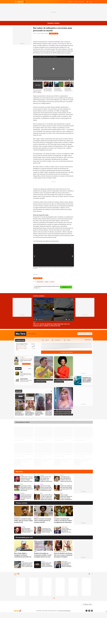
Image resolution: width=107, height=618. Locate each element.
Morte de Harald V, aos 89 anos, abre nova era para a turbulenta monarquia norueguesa (63, 555)
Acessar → (30, 368)
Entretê (41, 484)
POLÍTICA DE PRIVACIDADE (64, 610)
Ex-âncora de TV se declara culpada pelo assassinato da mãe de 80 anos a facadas (46, 530)
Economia (23, 527)
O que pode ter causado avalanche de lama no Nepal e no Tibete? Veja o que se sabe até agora (27, 564)
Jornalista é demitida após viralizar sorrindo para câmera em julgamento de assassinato (63, 520)
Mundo (46, 281)
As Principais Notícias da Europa (60, 551)
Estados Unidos (40, 281)
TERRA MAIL (70, 1)
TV (41, 527)
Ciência (61, 493)
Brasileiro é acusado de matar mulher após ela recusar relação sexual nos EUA (23, 520)
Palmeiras (42, 475)
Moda (61, 484)
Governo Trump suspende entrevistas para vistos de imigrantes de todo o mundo (66, 530)
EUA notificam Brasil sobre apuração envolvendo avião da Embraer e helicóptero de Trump (67, 564)
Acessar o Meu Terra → (32, 333)
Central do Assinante (79, 1)
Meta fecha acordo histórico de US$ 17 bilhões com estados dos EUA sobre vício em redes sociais (27, 530)
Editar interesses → (88, 339)
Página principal (21, 2)
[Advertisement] (83, 530)
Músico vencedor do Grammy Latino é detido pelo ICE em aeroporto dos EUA (42, 520)
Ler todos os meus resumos (66, 352)
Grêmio (21, 484)
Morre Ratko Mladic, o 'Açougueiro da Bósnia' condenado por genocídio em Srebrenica (22, 555)
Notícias (52, 281)
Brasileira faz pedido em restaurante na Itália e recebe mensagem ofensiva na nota (42, 555)
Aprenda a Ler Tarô (26, 363)
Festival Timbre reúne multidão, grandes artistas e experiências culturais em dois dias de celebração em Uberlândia (47, 564)
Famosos (21, 475)
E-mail (87, 1)
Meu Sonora (36, 517)
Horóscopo (22, 493)
